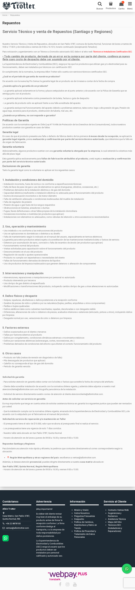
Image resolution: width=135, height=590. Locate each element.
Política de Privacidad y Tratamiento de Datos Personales (85, 534)
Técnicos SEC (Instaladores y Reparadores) (115, 528)
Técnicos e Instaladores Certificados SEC (112, 51)
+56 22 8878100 (13, 523)
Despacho (79, 519)
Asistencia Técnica (117, 519)
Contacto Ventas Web (118, 510)
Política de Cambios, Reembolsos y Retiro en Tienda (85, 525)
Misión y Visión (81, 510)
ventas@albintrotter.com (17, 528)
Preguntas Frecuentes (84, 516)
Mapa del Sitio (115, 522)
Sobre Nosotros (82, 513)
